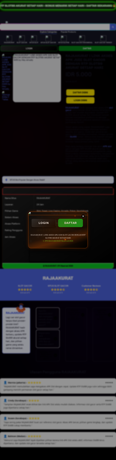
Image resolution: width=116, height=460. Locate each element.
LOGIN (44, 222)
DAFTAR (70, 222)
